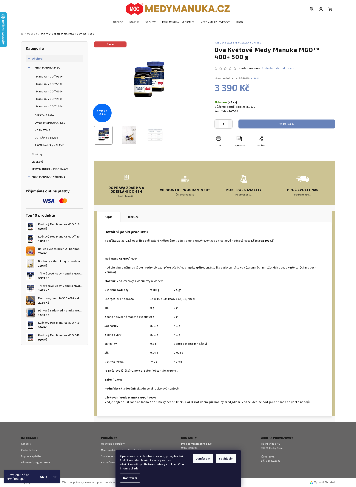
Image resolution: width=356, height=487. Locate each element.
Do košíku (288, 124)
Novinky (37, 154)
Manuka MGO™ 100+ (49, 106)
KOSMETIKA (42, 130)
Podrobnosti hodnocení (278, 68)
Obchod (37, 59)
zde (136, 468)
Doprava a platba (31, 456)
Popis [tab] (108, 217)
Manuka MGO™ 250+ (49, 99)
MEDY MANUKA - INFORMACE (50, 169)
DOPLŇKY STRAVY (46, 138)
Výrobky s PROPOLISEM (50, 123)
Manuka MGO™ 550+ (49, 84)
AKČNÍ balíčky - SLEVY (49, 145)
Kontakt (26, 444)
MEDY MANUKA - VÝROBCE (48, 177)
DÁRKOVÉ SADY (45, 115)
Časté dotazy (29, 450)
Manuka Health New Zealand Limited (238, 42)
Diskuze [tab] (133, 217)
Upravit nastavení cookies (111, 482)
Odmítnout (202, 459)
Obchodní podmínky (113, 444)
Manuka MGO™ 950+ (49, 77)
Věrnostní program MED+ (35, 462)
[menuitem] (118, 22)
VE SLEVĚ (38, 162)
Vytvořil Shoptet (324, 482)
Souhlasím (226, 459)
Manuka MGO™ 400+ (49, 91)
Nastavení (130, 478)
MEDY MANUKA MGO (48, 68)
